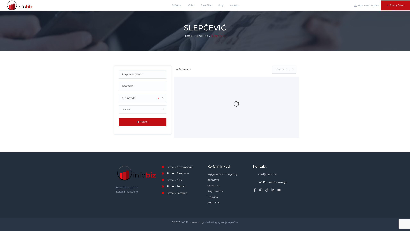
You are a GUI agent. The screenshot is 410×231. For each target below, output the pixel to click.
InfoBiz (190, 5)
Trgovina (212, 196)
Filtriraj (142, 122)
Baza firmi (206, 5)
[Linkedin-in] (273, 190)
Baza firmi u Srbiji (127, 187)
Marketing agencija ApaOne (221, 222)
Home (189, 36)
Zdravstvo (213, 179)
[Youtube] (279, 190)
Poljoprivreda (215, 191)
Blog (221, 5)
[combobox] (142, 86)
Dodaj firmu (397, 5)
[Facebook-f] (254, 190)
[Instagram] (260, 190)
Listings (202, 36)
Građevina (213, 185)
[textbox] (142, 86)
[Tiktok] (266, 190)
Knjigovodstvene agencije (222, 174)
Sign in (362, 5)
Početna (176, 5)
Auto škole (213, 202)
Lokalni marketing (127, 191)
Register (374, 5)
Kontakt (234, 5)
